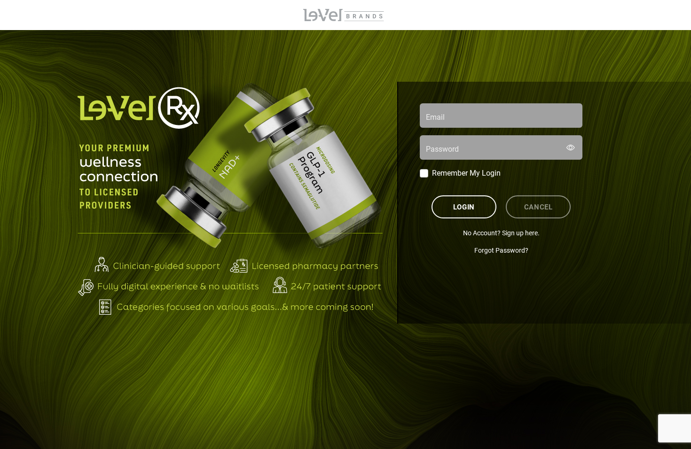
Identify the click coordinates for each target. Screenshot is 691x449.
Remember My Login (466, 173)
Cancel (538, 206)
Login (464, 206)
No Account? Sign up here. (501, 232)
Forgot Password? (501, 250)
